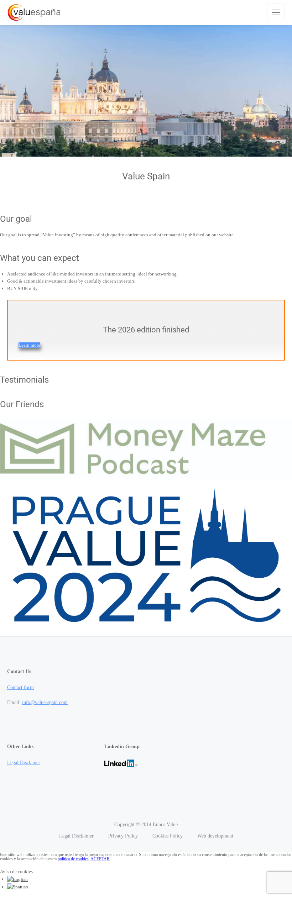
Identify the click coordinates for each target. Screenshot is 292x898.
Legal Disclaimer (76, 836)
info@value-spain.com (45, 702)
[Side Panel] (276, 12)
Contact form (20, 687)
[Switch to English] (17, 879)
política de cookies (73, 858)
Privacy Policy (123, 836)
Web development (215, 836)
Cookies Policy (167, 836)
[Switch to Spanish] (17, 886)
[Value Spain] (34, 12)
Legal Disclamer (23, 762)
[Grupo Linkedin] (120, 762)
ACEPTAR (100, 858)
